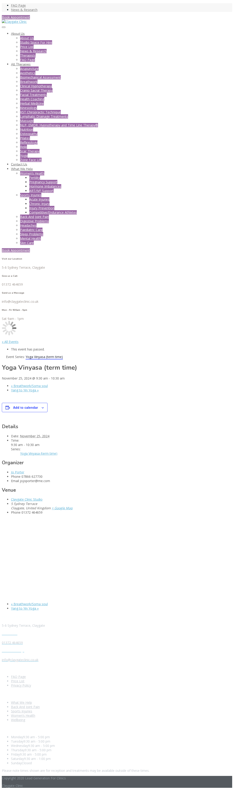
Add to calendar (25, 407)
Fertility (34, 177)
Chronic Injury (39, 204)
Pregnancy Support (43, 182)
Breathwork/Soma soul (29, 386)
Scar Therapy (30, 151)
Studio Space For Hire (36, 42)
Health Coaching (32, 99)
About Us (18, 34)
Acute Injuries (39, 199)
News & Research (24, 10)
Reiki (23, 147)
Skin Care (27, 243)
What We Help (22, 169)
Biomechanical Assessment (40, 77)
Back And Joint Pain (34, 217)
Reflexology (28, 142)
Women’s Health (32, 173)
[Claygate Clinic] (14, 21)
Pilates (25, 138)
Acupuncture (29, 68)
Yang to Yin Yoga (25, 390)
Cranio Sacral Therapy (36, 90)
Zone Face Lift (31, 160)
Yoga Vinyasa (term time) (38, 453)
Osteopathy (28, 134)
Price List (27, 47)
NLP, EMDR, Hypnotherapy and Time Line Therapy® (59, 125)
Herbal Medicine (32, 103)
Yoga (24, 155)
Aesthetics (27, 73)
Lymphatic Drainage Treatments (44, 116)
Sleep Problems (31, 234)
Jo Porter (17, 472)
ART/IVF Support (41, 190)
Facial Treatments (33, 95)
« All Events (10, 342)
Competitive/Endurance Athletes (53, 212)
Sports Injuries (30, 195)
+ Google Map (62, 508)
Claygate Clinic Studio (27, 499)
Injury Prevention (41, 208)
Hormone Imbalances (45, 186)
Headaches (28, 225)
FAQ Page (18, 5)
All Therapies (21, 64)
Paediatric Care (31, 230)
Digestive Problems (34, 221)
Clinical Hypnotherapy (36, 86)
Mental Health (30, 238)
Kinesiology (28, 108)
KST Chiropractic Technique (40, 112)
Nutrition (26, 129)
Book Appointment (16, 17)
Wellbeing (18, 720)
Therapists (28, 55)
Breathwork (28, 82)
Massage (27, 121)
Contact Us (19, 164)
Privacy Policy (21, 685)
